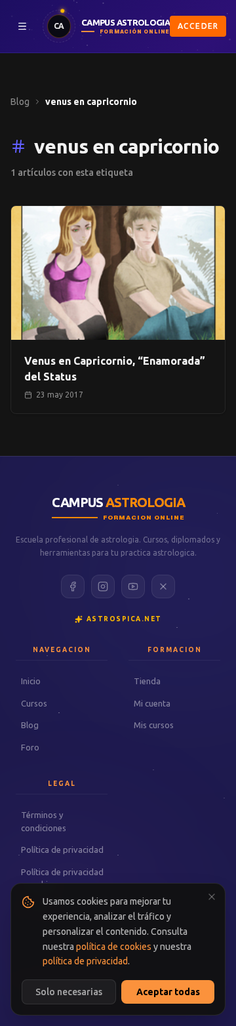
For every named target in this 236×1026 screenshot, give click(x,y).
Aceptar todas (168, 992)
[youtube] (133, 586)
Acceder (198, 26)
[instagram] (103, 586)
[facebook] (73, 586)
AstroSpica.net (124, 619)
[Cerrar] (211, 897)
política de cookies (113, 946)
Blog (20, 101)
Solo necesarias (68, 992)
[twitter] (163, 586)
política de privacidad (85, 961)
